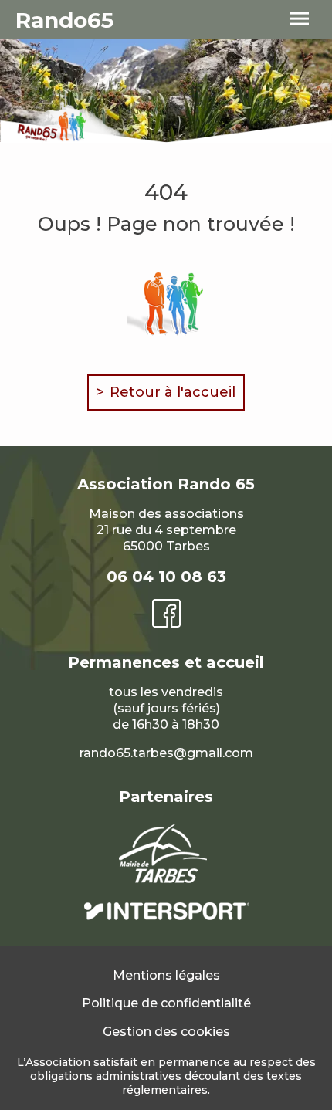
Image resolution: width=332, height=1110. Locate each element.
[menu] (299, 19)
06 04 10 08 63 (166, 576)
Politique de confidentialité (166, 1003)
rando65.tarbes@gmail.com (166, 753)
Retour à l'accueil (172, 392)
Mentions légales (166, 975)
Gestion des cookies (166, 1031)
